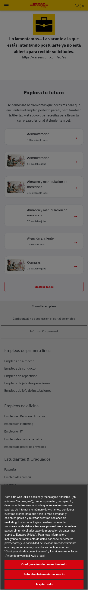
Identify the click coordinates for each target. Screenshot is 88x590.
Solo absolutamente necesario (44, 574)
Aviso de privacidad (18, 555)
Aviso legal (38, 555)
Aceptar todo (44, 584)
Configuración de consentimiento (43, 564)
